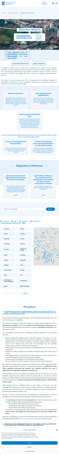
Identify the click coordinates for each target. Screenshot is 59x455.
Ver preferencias (29, 451)
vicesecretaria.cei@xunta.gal (28, 418)
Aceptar (29, 443)
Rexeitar (29, 447)
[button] (56, 430)
